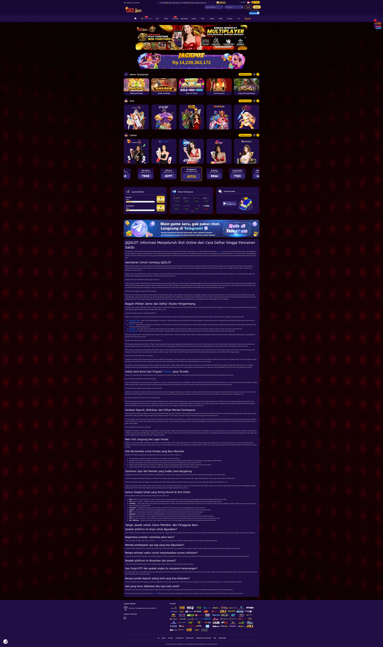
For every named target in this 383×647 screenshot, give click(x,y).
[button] (245, 37)
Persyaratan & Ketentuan (203, 638)
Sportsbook (184, 18)
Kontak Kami (190, 638)
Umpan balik (222, 638)
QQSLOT (219, 251)
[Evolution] (246, 151)
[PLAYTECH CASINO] (191, 151)
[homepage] (135, 18)
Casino (166, 18)
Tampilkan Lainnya (245, 74)
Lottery (194, 18)
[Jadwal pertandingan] (221, 2)
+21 (158, 638)
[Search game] (238, 18)
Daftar (257, 7)
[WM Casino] (164, 151)
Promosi (229, 18)
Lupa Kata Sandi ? (254, 10)
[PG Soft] (164, 117)
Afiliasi (257, 2)
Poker (203, 18)
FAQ (215, 638)
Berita (221, 18)
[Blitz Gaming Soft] (191, 117)
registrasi (158, 540)
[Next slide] (257, 74)
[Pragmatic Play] (136, 117)
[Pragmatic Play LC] (136, 151)
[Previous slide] (254, 74)
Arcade (212, 18)
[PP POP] (246, 117)
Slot (157, 18)
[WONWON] (219, 117)
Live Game (175, 18)
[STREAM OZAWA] (378, 25)
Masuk (248, 7)
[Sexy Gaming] (219, 151)
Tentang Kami (179, 638)
